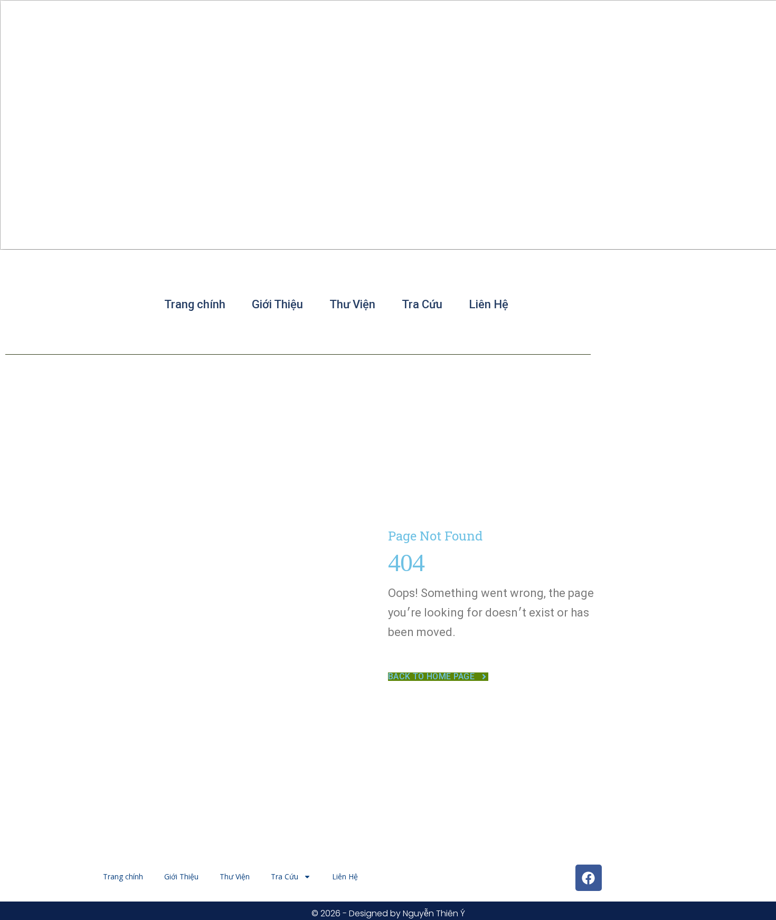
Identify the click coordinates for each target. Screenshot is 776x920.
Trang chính (194, 304)
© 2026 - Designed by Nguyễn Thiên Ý (388, 913)
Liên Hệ (488, 304)
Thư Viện (352, 304)
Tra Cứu (422, 304)
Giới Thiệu (277, 304)
